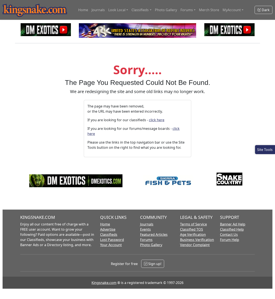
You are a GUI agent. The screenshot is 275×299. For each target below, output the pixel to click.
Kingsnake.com (104, 282)
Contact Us (229, 234)
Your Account (111, 244)
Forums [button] (186, 10)
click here (156, 120)
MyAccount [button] (232, 10)
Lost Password (112, 239)
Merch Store (209, 10)
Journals (98, 10)
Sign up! (154, 263)
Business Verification (197, 239)
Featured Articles (154, 234)
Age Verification (193, 234)
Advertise (107, 229)
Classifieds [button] (140, 10)
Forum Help (229, 239)
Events (145, 229)
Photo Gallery (166, 10)
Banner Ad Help (232, 224)
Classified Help (232, 229)
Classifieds (108, 234)
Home (83, 10)
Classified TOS (191, 229)
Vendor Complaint (195, 244)
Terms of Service (193, 224)
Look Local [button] (116, 10)
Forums (146, 239)
